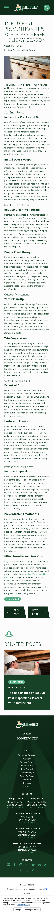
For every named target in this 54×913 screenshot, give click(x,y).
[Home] (26, 7)
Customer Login (27, 772)
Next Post (35, 612)
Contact (27, 786)
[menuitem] (27, 893)
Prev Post (16, 612)
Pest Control (12, 599)
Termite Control (27, 762)
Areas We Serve (27, 776)
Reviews (27, 783)
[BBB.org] (20, 870)
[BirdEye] (33, 870)
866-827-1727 (27, 738)
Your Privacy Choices (36, 889)
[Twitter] (27, 864)
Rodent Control (27, 765)
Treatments (27, 779)
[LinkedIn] (39, 864)
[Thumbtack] (45, 864)
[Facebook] (14, 864)
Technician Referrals (27, 755)
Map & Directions (15, 807)
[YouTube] (33, 864)
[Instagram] (20, 864)
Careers (27, 758)
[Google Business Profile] (8, 864)
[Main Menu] (6, 8)
